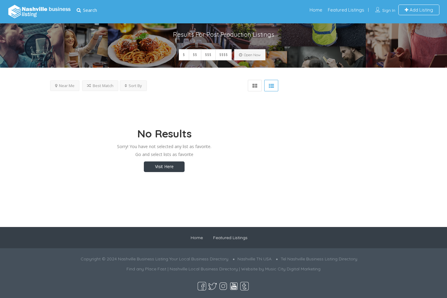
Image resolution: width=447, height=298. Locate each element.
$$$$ (223, 54)
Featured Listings (346, 10)
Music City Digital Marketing (293, 269)
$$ (195, 54)
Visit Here (164, 166)
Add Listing (420, 10)
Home (316, 10)
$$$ (208, 54)
